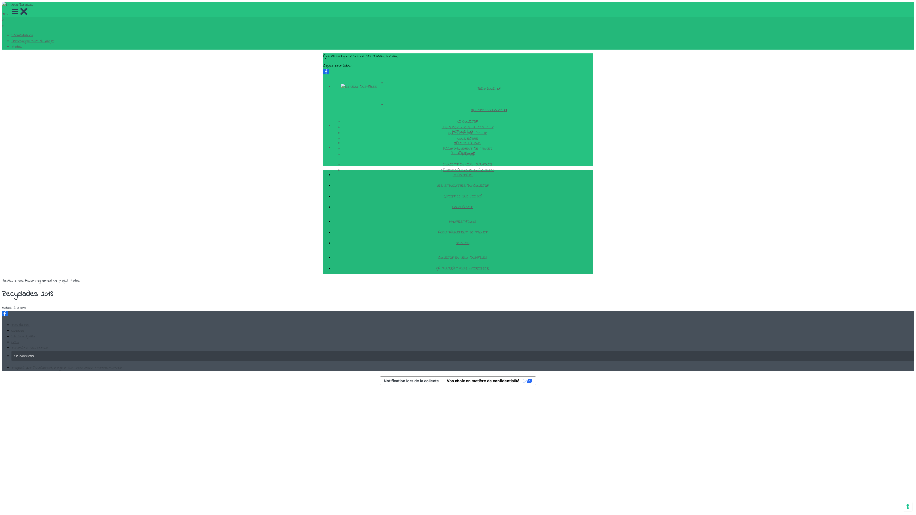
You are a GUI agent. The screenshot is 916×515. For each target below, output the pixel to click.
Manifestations (22, 35)
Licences (17, 331)
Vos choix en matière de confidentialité (483, 380)
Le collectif (468, 121)
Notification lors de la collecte (411, 380)
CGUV (15, 342)
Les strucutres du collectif (468, 127)
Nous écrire (467, 139)
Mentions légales (23, 336)
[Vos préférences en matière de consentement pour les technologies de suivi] (907, 506)
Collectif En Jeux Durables (467, 164)
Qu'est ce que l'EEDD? (463, 196)
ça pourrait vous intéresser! (462, 268)
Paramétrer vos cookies (29, 348)
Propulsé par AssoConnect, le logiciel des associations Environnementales (66, 368)
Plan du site (20, 325)
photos (16, 47)
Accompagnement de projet (32, 41)
